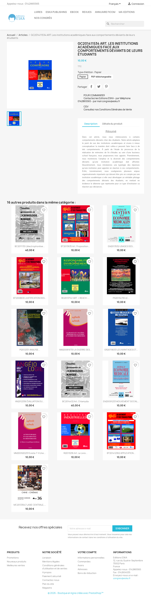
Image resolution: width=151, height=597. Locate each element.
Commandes (84, 561)
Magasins (47, 587)
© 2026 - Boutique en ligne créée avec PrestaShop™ (75, 593)
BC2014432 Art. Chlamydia (75, 401)
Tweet (99, 86)
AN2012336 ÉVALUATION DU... (29, 401)
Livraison (46, 557)
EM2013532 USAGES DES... (121, 246)
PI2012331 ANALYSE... (29, 349)
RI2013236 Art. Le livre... (75, 453)
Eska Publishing (56, 12)
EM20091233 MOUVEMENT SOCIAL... (121, 401)
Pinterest (106, 86)
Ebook (74, 12)
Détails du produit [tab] (112, 123)
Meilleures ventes (16, 565)
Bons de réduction (87, 573)
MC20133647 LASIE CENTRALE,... (30, 504)
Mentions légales (51, 561)
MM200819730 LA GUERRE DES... (75, 349)
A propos (46, 572)
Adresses (82, 569)
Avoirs (81, 565)
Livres (38, 12)
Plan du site (48, 583)
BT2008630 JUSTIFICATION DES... (29, 298)
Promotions (13, 557)
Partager (91, 86)
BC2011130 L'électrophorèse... (30, 246)
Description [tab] (90, 123)
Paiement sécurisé (51, 576)
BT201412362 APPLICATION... (121, 453)
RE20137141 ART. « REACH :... (75, 298)
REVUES (87, 12)
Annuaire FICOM (105, 12)
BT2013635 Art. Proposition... (75, 246)
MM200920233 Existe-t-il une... (30, 453)
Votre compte (87, 552)
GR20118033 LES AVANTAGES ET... (121, 349)
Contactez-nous (50, 580)
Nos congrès (43, 18)
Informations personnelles (91, 557)
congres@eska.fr (122, 578)
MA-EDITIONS (127, 12)
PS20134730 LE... (121, 298)
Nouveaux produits (16, 561)
